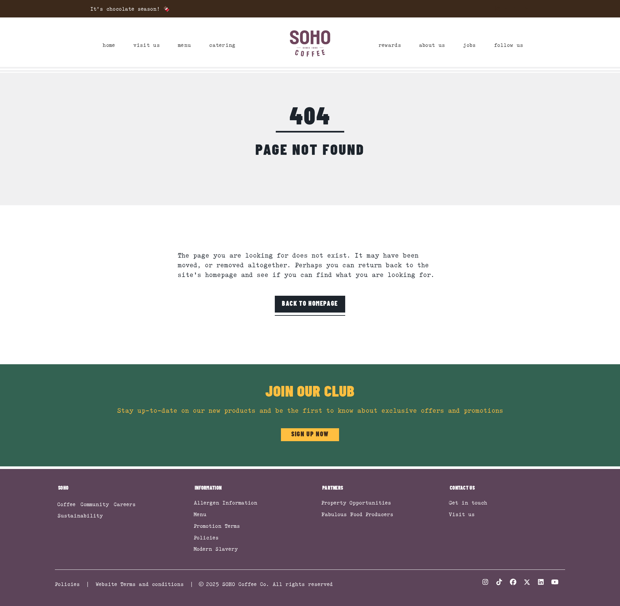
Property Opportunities (356, 502)
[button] (497, 8)
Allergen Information (225, 502)
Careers (125, 504)
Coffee (66, 504)
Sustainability (80, 515)
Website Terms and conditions (140, 584)
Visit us (462, 514)
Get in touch (468, 502)
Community (94, 504)
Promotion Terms (217, 526)
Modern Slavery (216, 549)
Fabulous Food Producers (357, 514)
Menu (200, 514)
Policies (206, 537)
